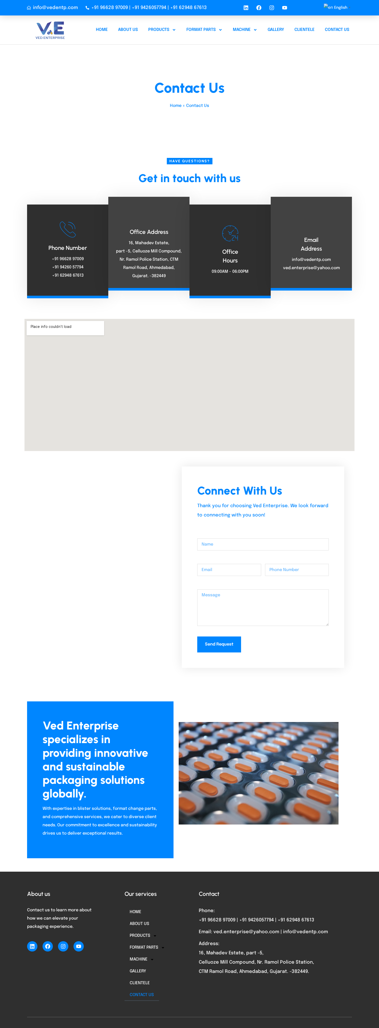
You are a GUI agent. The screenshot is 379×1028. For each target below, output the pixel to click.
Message (206, 585)
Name (203, 534)
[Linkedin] (246, 8)
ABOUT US (128, 30)
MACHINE (242, 30)
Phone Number (280, 559)
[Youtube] (284, 8)
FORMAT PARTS (201, 30)
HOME (102, 30)
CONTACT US (337, 30)
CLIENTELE (304, 30)
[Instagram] (272, 8)
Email (202, 559)
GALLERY (276, 30)
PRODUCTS (158, 30)
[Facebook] (259, 8)
